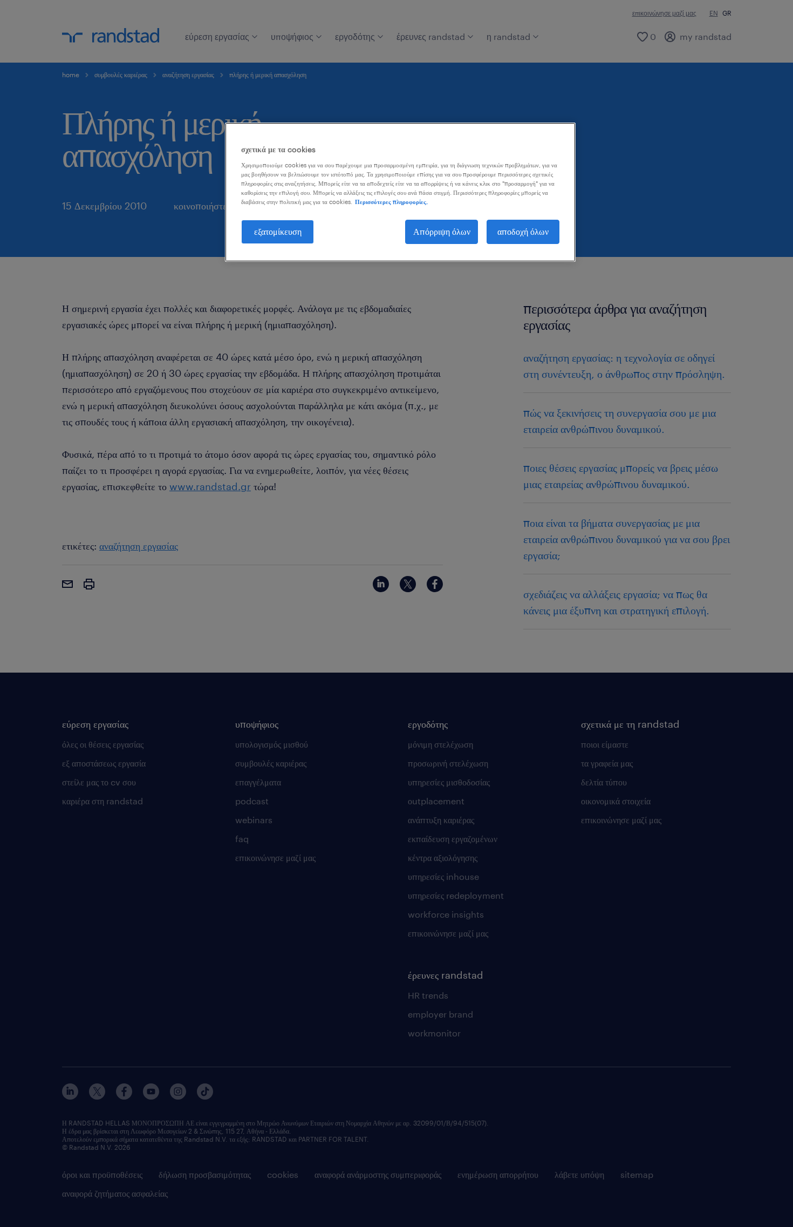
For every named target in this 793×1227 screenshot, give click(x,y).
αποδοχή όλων (523, 231)
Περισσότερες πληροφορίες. (391, 201)
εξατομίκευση (278, 231)
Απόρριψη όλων (441, 231)
